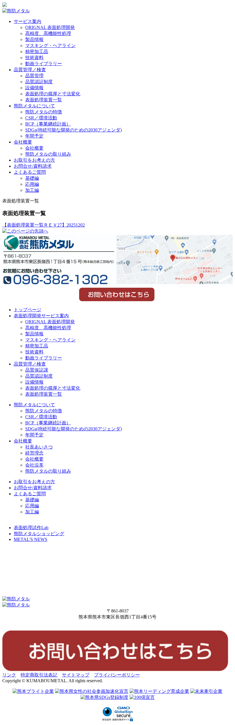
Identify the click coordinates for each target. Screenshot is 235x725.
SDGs (73, 129)
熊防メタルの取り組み (48, 154)
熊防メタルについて (34, 105)
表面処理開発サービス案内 (41, 315)
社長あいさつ (39, 446)
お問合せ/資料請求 (33, 166)
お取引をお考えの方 (34, 160)
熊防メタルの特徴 (43, 111)
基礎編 (32, 178)
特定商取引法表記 (39, 674)
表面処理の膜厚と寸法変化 (52, 93)
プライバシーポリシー (117, 674)
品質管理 (34, 75)
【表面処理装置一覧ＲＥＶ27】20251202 (43, 225)
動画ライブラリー (43, 63)
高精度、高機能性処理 (48, 33)
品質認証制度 (39, 81)
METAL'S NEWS (30, 539)
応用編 (32, 184)
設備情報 (34, 87)
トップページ (27, 309)
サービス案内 (27, 21)
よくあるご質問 (30, 172)
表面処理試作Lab (31, 527)
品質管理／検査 (30, 69)
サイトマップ (75, 674)
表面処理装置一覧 (43, 99)
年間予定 (34, 136)
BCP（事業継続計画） (48, 123)
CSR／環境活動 (41, 117)
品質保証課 (36, 370)
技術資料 (34, 57)
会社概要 (23, 142)
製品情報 (34, 39)
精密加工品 (36, 51)
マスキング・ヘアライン (50, 45)
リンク (9, 674)
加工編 (32, 190)
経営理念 (34, 453)
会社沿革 (34, 465)
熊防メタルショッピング (39, 533)
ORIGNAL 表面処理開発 (50, 27)
